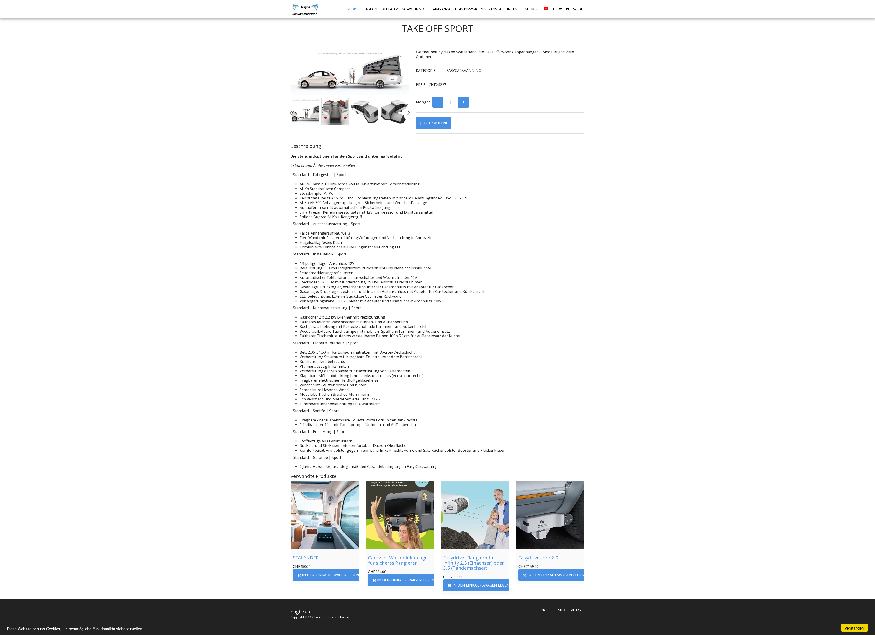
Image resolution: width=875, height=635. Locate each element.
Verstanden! (854, 628)
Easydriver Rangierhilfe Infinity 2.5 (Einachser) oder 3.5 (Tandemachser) (473, 562)
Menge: (423, 102)
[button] (553, 8)
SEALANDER (306, 557)
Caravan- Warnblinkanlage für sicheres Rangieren (397, 560)
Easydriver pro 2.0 (538, 557)
